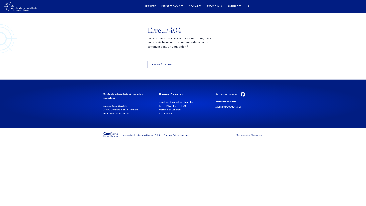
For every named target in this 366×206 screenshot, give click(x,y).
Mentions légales (145, 135)
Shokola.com (257, 135)
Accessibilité (129, 135)
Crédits (158, 135)
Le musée (150, 6)
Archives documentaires (228, 107)
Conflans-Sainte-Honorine (176, 135)
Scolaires (195, 6)
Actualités (234, 6)
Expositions (214, 6)
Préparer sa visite (172, 6)
